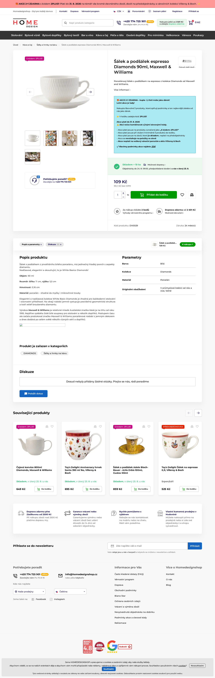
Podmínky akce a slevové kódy (131, 617)
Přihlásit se (194, 11)
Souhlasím (109, 669)
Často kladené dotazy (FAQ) (129, 574)
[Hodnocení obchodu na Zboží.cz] (125, 646)
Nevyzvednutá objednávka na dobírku (135, 612)
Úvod (15, 45)
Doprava (74, 11)
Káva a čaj (27, 45)
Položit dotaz (35, 393)
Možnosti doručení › (174, 213)
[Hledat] (65, 22)
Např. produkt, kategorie (81, 23)
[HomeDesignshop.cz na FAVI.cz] (99, 646)
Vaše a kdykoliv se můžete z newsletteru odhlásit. (142, 552)
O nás (169, 579)
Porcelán (165, 280)
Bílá (162, 263)
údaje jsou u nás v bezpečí (124, 552)
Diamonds (165, 271)
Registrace (177, 11)
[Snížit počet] (123, 197)
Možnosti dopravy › (157, 164)
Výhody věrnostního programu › (138, 213)
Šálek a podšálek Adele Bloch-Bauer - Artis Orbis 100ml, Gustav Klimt (130, 470)
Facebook (41, 599)
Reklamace (120, 623)
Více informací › (122, 90)
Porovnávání (138, 11)
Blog (168, 585)
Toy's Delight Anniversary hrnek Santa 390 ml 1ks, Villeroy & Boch (83, 470)
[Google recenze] (112, 646)
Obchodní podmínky (125, 590)
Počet (118, 195)
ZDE (153, 146)
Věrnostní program (90, 11)
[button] (90, 92)
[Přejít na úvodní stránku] (25, 23)
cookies (182, 665)
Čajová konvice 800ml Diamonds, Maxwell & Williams (34, 469)
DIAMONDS (30, 353)
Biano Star (120, 596)
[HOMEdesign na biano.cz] (88, 646)
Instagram (59, 599)
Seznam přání (159, 11)
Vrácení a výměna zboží (127, 606)
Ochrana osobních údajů (127, 601)
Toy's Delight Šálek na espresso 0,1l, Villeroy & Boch (180, 469)
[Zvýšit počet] (123, 193)
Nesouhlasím (197, 665)
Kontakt (63, 11)
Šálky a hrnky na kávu (47, 45)
